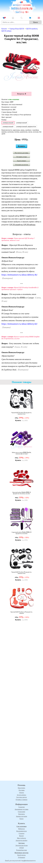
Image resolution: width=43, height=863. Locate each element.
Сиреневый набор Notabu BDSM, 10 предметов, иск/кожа (21, 533)
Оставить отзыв (21, 157)
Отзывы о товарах (21, 799)
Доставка (21, 790)
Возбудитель (21, 855)
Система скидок (21, 797)
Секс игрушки (21, 826)
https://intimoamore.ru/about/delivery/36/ (20, 275)
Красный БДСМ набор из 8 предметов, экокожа (21, 612)
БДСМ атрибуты (32, 29)
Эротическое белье (21, 845)
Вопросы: (21, 94)
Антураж (21, 843)
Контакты (21, 814)
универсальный (21, 123)
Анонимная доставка (21, 809)
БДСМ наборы (6, 31)
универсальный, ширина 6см (26, 127)
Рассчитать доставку (21, 153)
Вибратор (21, 829)
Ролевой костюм (21, 850)
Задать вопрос (21, 161)
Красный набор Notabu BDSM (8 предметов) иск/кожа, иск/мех (21, 493)
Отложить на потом (21, 165)
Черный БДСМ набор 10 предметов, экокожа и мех (21, 413)
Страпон (21, 833)
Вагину (21, 836)
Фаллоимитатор (21, 831)
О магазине (21, 812)
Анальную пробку (21, 840)
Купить (21, 146)
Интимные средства (21, 853)
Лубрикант (21, 857)
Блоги (21, 819)
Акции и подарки (21, 816)
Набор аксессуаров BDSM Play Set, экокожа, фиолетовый (21, 453)
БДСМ (22, 848)
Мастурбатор (21, 838)
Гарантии (21, 807)
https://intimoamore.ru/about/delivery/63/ (20, 324)
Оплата (21, 792)
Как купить (21, 788)
